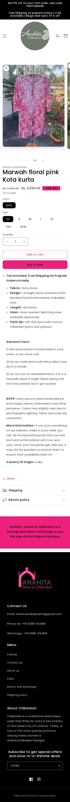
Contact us (14, 662)
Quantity (8, 234)
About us (13, 670)
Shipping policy (17, 695)
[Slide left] (27, 160)
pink (9, 205)
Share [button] (11, 478)
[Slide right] (43, 160)
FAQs (10, 678)
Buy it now (35, 264)
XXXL (23, 227)
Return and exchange (21, 687)
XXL (8, 227)
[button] (4, 36)
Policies (12, 654)
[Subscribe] (59, 766)
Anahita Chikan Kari (29, 796)
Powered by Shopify (47, 796)
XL (51, 219)
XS (8, 219)
